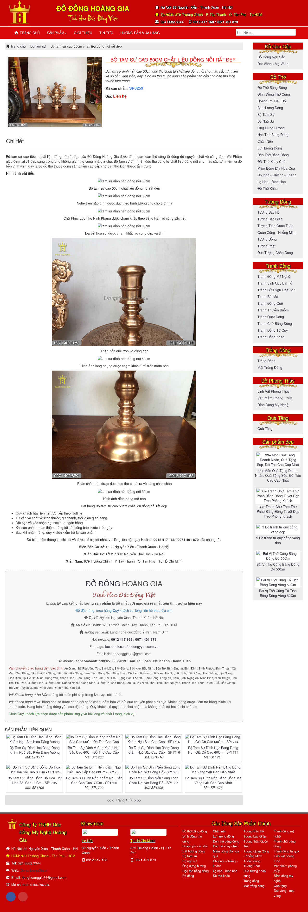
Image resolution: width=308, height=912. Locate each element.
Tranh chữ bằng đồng (274, 323)
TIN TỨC (106, 32)
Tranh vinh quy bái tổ (274, 283)
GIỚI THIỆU (83, 32)
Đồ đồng (188, 875)
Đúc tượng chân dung (275, 252)
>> (139, 800)
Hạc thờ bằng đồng (273, 134)
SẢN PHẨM (55, 32)
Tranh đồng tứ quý (272, 330)
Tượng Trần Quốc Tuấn (275, 225)
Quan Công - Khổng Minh (276, 232)
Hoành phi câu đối (272, 101)
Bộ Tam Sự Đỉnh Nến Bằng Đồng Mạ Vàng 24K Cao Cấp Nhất (213, 780)
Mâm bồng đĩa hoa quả (276, 168)
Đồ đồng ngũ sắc (271, 57)
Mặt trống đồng (269, 367)
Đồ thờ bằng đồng (272, 87)
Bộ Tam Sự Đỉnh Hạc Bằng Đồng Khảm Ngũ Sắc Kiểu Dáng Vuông (34, 750)
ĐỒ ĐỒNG (103, 583)
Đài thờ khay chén (272, 161)
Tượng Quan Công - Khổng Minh (256, 853)
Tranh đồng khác (270, 337)
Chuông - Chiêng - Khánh (276, 175)
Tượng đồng (267, 239)
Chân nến (265, 141)
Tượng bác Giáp (269, 219)
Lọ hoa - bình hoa (271, 181)
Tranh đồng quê (270, 303)
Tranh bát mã (267, 296)
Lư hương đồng (269, 148)
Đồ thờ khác (267, 188)
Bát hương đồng (270, 107)
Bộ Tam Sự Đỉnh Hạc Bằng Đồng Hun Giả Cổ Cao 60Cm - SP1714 (213, 750)
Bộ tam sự (38, 46)
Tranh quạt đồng (270, 316)
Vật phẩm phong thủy (274, 398)
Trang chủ (18, 46)
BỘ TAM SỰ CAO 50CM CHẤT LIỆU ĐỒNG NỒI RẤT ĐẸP (173, 59)
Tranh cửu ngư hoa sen (276, 289)
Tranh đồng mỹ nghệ (273, 276)
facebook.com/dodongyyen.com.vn (131, 646)
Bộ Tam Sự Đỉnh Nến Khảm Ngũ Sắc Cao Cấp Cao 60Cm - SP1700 (94, 780)
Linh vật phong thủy (273, 391)
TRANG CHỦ (29, 32)
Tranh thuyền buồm (273, 310)
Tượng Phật (266, 245)
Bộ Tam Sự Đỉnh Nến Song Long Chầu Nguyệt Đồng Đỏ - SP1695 (154, 780)
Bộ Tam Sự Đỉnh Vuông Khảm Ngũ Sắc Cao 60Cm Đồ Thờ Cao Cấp (94, 750)
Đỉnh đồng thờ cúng (273, 94)
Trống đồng (266, 360)
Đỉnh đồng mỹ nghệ (273, 404)
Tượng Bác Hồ (268, 212)
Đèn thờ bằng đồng (273, 154)
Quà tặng (265, 428)
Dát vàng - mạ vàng (273, 63)
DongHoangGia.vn (34, 870)
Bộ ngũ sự (265, 121)
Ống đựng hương (271, 127)
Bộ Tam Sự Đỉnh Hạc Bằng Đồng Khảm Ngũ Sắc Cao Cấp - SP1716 (154, 750)
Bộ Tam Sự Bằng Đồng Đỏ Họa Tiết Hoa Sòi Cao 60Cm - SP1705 (35, 780)
